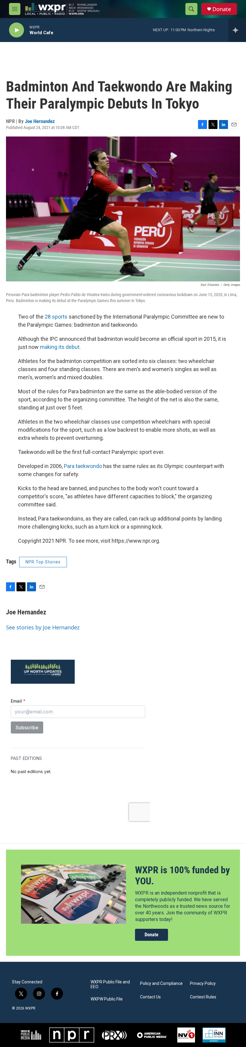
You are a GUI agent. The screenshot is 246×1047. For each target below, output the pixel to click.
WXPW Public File (107, 999)
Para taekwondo (83, 466)
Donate (221, 9)
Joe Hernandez (40, 121)
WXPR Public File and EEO (110, 984)
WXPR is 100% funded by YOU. (182, 875)
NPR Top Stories (43, 562)
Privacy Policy (203, 983)
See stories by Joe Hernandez (43, 627)
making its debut (60, 347)
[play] (16, 30)
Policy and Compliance (161, 983)
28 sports (56, 317)
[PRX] (114, 1035)
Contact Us (150, 997)
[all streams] (237, 30)
